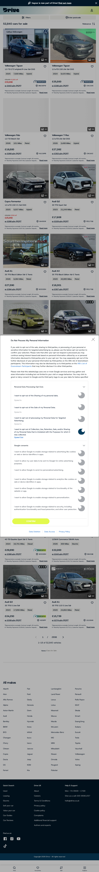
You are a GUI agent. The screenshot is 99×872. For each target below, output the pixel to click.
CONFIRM (30, 521)
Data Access (49, 531)
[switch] (81, 395)
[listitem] (49, 387)
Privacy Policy (64, 531)
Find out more (64, 3)
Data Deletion (34, 531)
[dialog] (49, 436)
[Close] (94, 340)
